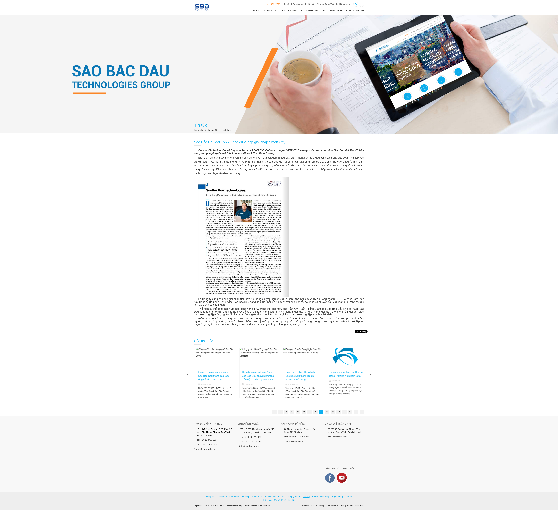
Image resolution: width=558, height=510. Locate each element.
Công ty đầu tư (355, 10)
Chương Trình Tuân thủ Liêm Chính (333, 4)
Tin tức (287, 4)
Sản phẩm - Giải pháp (292, 10)
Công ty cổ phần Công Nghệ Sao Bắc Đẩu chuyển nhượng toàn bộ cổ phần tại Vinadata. (256, 376)
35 (309, 412)
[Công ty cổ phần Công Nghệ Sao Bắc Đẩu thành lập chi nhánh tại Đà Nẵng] (300, 358)
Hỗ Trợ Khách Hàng (355, 506)
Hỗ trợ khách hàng (320, 496)
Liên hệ (310, 4)
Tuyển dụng (298, 4)
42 (350, 412)
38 (327, 412)
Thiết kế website (250, 506)
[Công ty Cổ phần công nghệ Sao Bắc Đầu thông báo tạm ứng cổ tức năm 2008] (213, 358)
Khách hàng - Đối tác (332, 10)
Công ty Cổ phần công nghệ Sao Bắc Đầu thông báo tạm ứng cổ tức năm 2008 (211, 376)
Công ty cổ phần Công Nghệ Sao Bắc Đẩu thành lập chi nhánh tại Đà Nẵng (299, 376)
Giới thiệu (272, 10)
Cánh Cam (265, 506)
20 (286, 412)
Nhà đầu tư (311, 10)
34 (304, 412)
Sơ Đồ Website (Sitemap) (313, 506)
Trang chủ (259, 10)
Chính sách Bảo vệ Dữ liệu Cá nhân (279, 500)
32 (292, 412)
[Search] (361, 4)
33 (298, 412)
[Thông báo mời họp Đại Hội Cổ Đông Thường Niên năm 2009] (344, 358)
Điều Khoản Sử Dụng (335, 506)
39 (333, 412)
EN (356, 4)
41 (344, 412)
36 (315, 412)
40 (338, 412)
